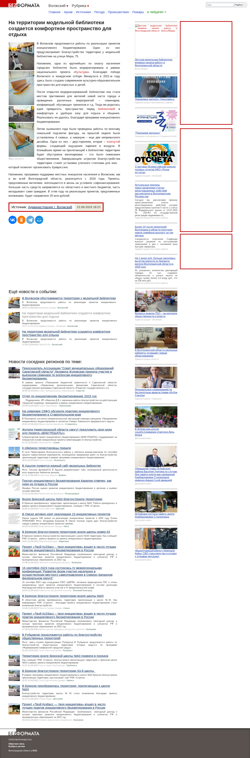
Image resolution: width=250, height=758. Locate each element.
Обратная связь (16, 744)
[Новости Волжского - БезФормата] (20, 4)
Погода (99, 12)
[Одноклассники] (21, 220)
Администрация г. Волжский (50, 207)
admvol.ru (19, 159)
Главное (55, 12)
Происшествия (118, 12)
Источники (83, 12)
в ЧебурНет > (156, 12)
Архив (68, 12)
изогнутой (113, 141)
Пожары (138, 12)
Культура (81, 72)
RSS (35, 750)
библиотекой (106, 109)
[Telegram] (30, 220)
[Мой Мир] (39, 220)
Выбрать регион (17, 746)
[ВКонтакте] (13, 220)
